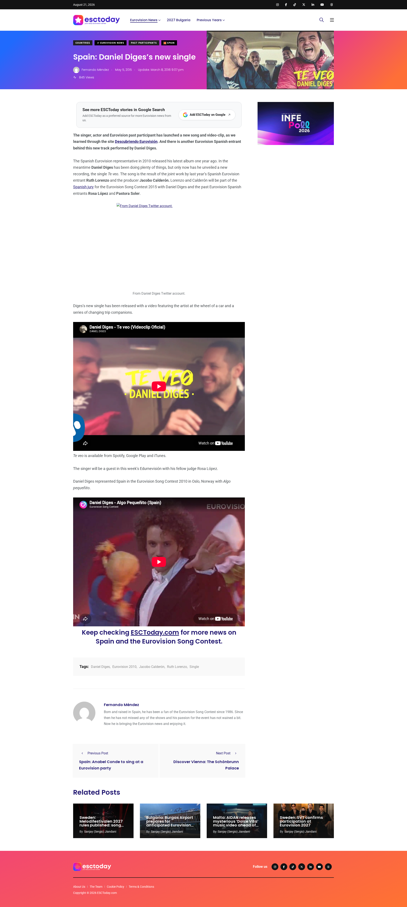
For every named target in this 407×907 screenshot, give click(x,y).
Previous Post (98, 753)
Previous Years (209, 20)
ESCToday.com (155, 632)
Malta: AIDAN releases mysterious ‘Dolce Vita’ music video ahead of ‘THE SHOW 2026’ (235, 823)
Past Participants (144, 43)
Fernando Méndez (121, 704)
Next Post (223, 753)
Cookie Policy (115, 886)
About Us (79, 886)
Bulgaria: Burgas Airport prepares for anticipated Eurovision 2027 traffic (169, 823)
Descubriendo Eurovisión (136, 141)
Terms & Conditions (141, 886)
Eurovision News (144, 20)
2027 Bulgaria (178, 20)
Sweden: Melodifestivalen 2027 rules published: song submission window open (101, 825)
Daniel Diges (100, 667)
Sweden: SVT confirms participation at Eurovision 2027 (301, 821)
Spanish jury (83, 187)
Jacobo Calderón (151, 667)
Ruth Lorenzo (177, 667)
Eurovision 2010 (124, 667)
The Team (96, 886)
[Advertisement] (296, 181)
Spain (170, 43)
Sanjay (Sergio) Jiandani (100, 831)
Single (194, 667)
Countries (82, 43)
